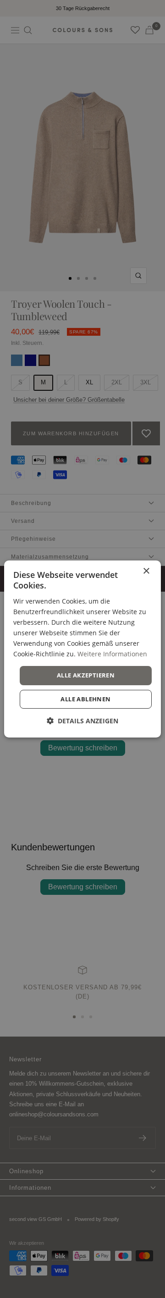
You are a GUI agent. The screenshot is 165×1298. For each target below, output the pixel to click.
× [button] (146, 571)
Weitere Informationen (112, 653)
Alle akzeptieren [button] (86, 675)
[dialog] (82, 649)
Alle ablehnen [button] (85, 699)
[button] (82, 721)
